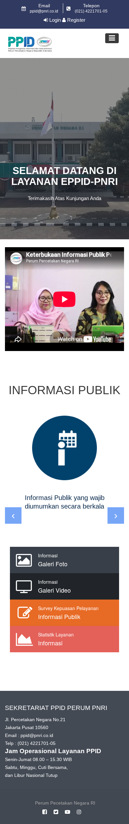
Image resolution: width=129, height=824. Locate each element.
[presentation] (13, 515)
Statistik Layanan (56, 634)
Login (54, 20)
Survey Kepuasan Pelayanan (68, 608)
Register (75, 20)
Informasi (48, 555)
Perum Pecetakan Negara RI (65, 803)
